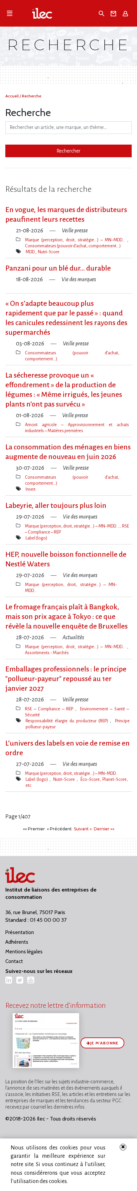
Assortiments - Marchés (47, 652)
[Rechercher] (102, 13)
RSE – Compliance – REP (50, 708)
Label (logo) (36, 538)
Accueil (12, 95)
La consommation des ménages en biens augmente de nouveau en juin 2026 (68, 452)
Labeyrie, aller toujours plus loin (55, 506)
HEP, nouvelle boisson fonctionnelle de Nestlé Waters (65, 559)
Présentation (19, 932)
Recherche (31, 95)
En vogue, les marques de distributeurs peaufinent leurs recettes (66, 214)
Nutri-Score (49, 251)
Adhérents (16, 942)
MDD (30, 251)
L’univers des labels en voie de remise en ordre (67, 748)
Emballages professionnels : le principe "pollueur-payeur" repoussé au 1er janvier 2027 (65, 678)
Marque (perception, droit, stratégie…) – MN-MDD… (76, 239)
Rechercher (68, 151)
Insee (31, 489)
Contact (14, 961)
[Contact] (114, 13)
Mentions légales (24, 952)
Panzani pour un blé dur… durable (58, 268)
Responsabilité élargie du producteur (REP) (68, 720)
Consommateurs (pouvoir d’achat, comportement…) (73, 245)
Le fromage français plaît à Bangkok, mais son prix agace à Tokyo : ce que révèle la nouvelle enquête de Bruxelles (66, 616)
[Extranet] (126, 13)
